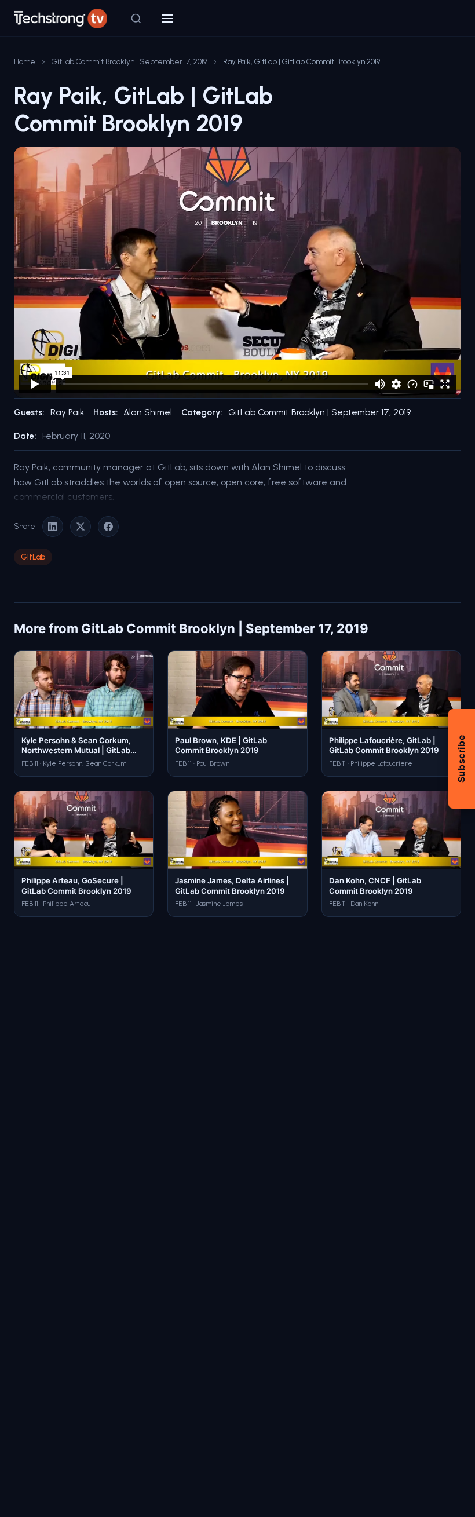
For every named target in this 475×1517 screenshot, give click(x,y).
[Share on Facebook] (108, 526)
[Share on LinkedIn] (52, 526)
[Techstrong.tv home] (60, 18)
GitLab (33, 556)
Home (24, 61)
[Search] (136, 18)
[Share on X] (80, 526)
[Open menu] (167, 18)
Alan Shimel (147, 412)
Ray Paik (67, 412)
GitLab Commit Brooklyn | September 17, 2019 (129, 61)
